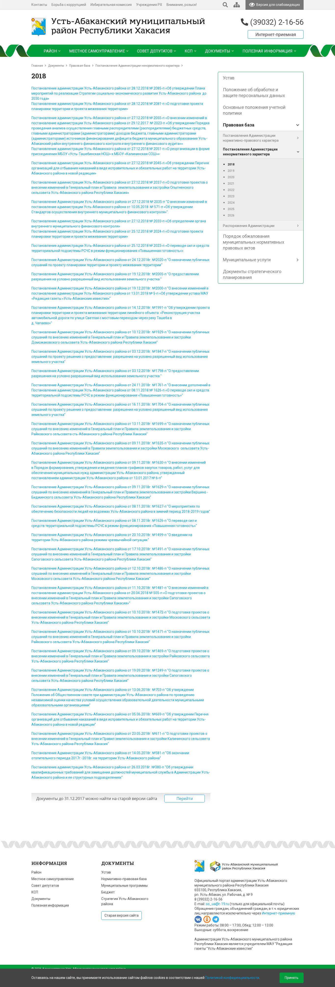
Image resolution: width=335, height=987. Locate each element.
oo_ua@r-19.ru (217, 904)
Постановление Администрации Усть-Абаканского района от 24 (83, 260)
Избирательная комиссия (111, 5)
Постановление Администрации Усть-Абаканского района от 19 (83, 274)
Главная (37, 65)
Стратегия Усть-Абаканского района (124, 901)
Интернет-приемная (275, 34)
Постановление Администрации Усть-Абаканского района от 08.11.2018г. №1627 (97, 506)
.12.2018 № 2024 (148, 231)
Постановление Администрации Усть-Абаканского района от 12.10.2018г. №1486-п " (99, 568)
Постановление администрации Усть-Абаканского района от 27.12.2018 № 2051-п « (99, 149)
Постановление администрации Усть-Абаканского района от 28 (83, 104)
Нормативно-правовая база (124, 879)
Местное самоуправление (52, 879)
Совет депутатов (45, 885)
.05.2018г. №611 (148, 734)
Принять (291, 978)
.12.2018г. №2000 (149, 288)
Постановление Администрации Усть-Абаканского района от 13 (83, 424)
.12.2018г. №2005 (149, 274)
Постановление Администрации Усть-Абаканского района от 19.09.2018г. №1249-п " (99, 670)
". (167, 212)
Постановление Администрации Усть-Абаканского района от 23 (83, 734)
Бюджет (108, 892)
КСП (34, 892)
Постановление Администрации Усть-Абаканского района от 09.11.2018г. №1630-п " (99, 462)
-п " (165, 274)
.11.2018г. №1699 (149, 424)
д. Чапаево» (41, 323)
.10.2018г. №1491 (149, 549)
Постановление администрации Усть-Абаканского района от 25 (83, 231)
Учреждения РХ (149, 5)
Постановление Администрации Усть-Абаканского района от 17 (83, 549)
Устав (106, 872)
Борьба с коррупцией (69, 5)
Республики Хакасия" (82, 453)
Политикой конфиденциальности (232, 978)
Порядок (41, 468)
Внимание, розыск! (182, 5)
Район (36, 872)
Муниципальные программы (124, 885)
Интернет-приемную (278, 913)
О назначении (180, 443)
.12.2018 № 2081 (148, 104)
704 (160, 404)
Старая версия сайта (121, 915)
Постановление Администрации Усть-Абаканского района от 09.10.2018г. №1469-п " (99, 651)
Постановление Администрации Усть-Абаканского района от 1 (82, 404)
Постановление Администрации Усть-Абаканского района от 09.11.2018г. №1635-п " (99, 443)
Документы (56, 65)
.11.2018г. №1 (146, 404)
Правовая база (79, 65)
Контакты (39, 5)
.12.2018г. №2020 (149, 260)
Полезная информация (50, 905)
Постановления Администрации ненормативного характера (137, 65)
